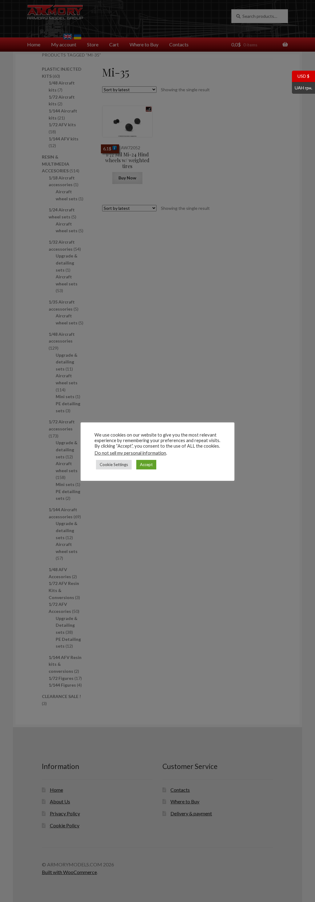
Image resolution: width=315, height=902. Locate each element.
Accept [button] (146, 464)
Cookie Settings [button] (114, 464)
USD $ (300, 76)
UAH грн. (302, 87)
